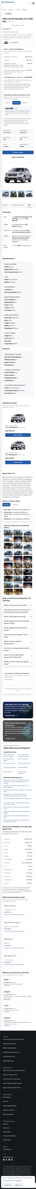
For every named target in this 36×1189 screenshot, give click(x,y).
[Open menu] (33, 3)
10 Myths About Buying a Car (11, 1052)
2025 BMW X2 (8, 939)
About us (5, 1124)
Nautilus (24, 10)
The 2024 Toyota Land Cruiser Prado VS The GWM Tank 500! (16, 786)
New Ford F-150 (8, 772)
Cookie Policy (7, 1140)
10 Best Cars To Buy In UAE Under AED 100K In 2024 (16, 816)
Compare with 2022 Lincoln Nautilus (14, 914)
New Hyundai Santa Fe (10, 767)
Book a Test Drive (18, 157)
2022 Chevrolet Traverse (12, 922)
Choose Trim (7, 39)
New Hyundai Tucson (24, 763)
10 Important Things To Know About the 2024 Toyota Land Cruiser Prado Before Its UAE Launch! (17, 781)
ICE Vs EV (5, 1101)
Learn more (10, 1180)
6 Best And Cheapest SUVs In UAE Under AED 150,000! (16, 812)
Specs (5, 205)
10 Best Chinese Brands (9, 1048)
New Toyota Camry (9, 763)
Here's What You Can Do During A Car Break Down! (16, 808)
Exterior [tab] (6, 505)
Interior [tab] (15, 505)
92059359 (7, 1026)
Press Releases (7, 1149)
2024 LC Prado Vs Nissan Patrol (12, 1087)
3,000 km (25, 103)
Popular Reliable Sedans (10, 1106)
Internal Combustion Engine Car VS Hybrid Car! (17, 798)
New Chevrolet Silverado (22, 772)
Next (35, 194)
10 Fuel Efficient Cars (9, 1056)
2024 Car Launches (8, 1110)
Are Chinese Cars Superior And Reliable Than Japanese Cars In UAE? (16, 821)
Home (4, 10)
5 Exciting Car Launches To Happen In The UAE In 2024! (18, 790)
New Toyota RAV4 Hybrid (9, 759)
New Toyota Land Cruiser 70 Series (9, 755)
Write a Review (8, 679)
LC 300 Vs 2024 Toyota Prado (11, 1079)
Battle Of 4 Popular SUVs (10, 1075)
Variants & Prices (18, 205)
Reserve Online (18, 152)
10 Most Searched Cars (9, 1044)
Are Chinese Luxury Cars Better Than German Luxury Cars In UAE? (17, 803)
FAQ (29, 205)
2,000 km (16, 103)
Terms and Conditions (9, 1136)
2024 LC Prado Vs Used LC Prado (12, 1083)
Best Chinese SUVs (8, 1114)
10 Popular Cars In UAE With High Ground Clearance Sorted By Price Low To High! (15, 795)
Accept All (7, 1185)
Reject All (18, 1185)
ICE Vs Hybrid (6, 1097)
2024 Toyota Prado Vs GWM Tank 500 (14, 1070)
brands (11, 10)
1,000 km (7, 103)
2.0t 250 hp (8, 14)
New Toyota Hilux (23, 759)
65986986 (7, 999)
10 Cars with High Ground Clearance (13, 1039)
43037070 (7, 986)
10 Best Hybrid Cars (8, 1061)
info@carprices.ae (8, 1157)
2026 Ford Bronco (9, 906)
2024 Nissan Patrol (10, 956)
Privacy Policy (7, 1132)
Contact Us (6, 1128)
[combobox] (18, 43)
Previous (1, 194)
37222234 (6, 1012)
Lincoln (18, 10)
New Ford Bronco (23, 767)
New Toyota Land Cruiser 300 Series (23, 755)
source (15, 99)
